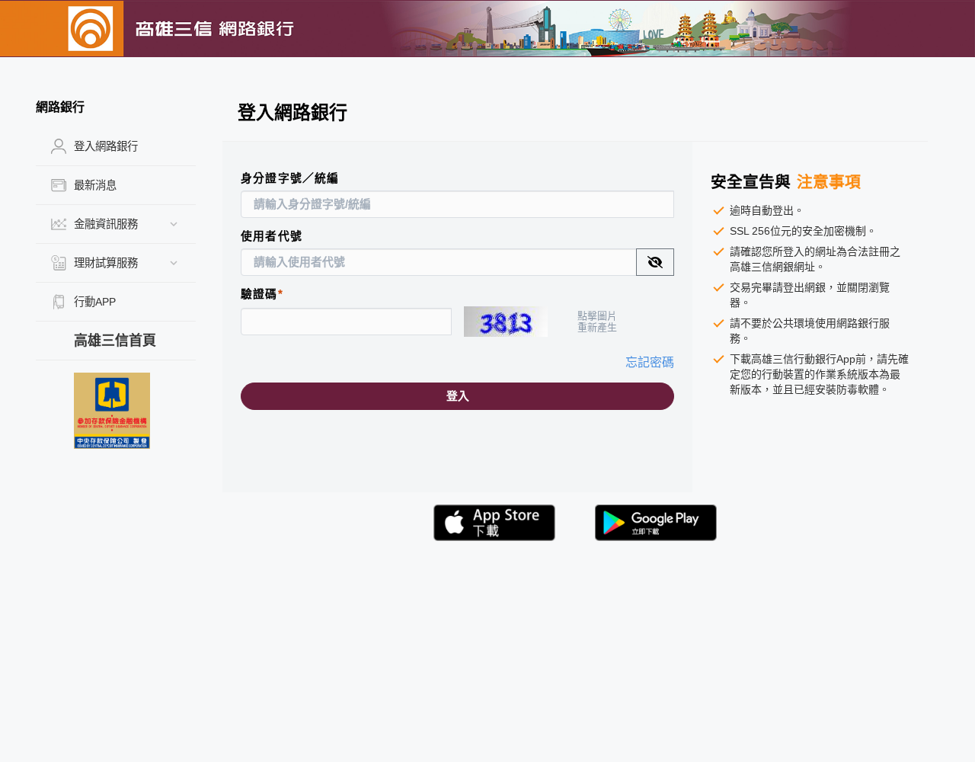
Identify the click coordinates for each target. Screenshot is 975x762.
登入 (457, 396)
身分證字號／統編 (290, 178)
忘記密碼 (649, 362)
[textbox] (439, 262)
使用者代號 (271, 236)
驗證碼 (259, 294)
